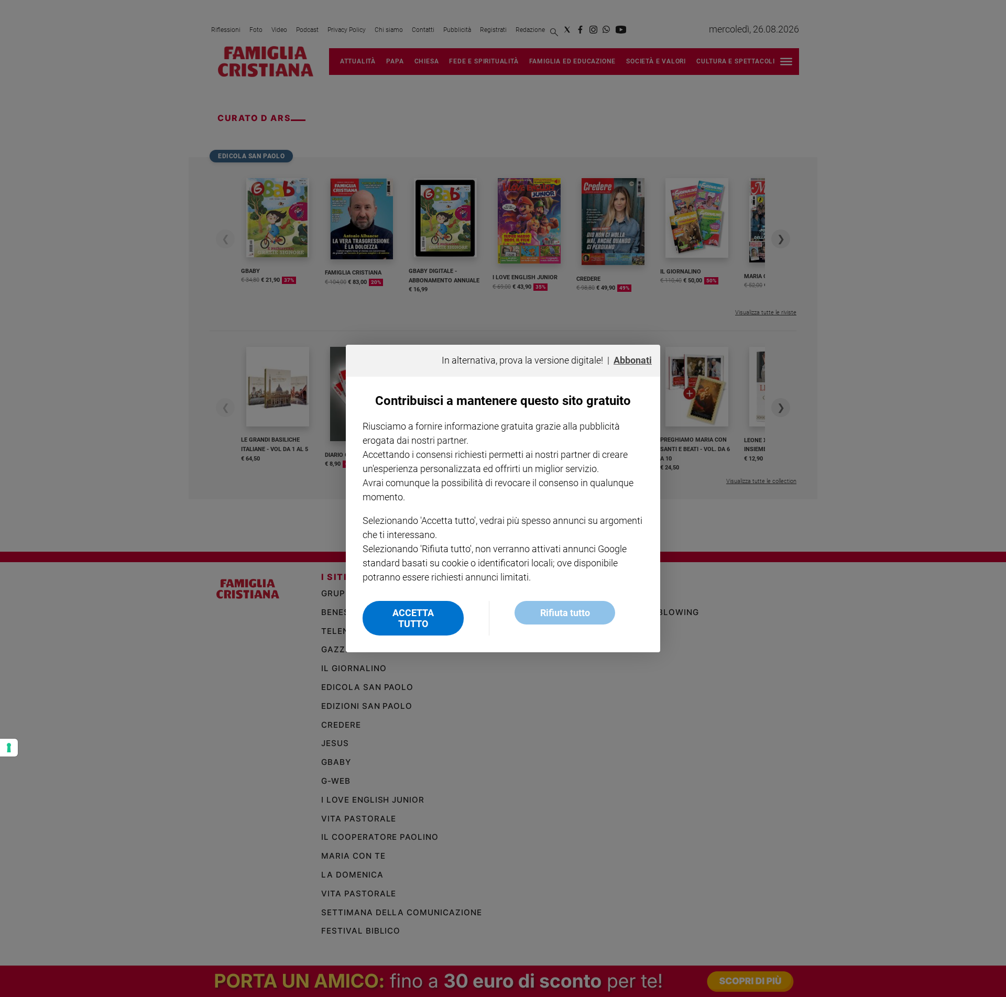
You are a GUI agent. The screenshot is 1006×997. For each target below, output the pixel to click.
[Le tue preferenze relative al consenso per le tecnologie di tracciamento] (9, 748)
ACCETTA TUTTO (413, 618)
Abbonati (633, 360)
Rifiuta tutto (565, 612)
